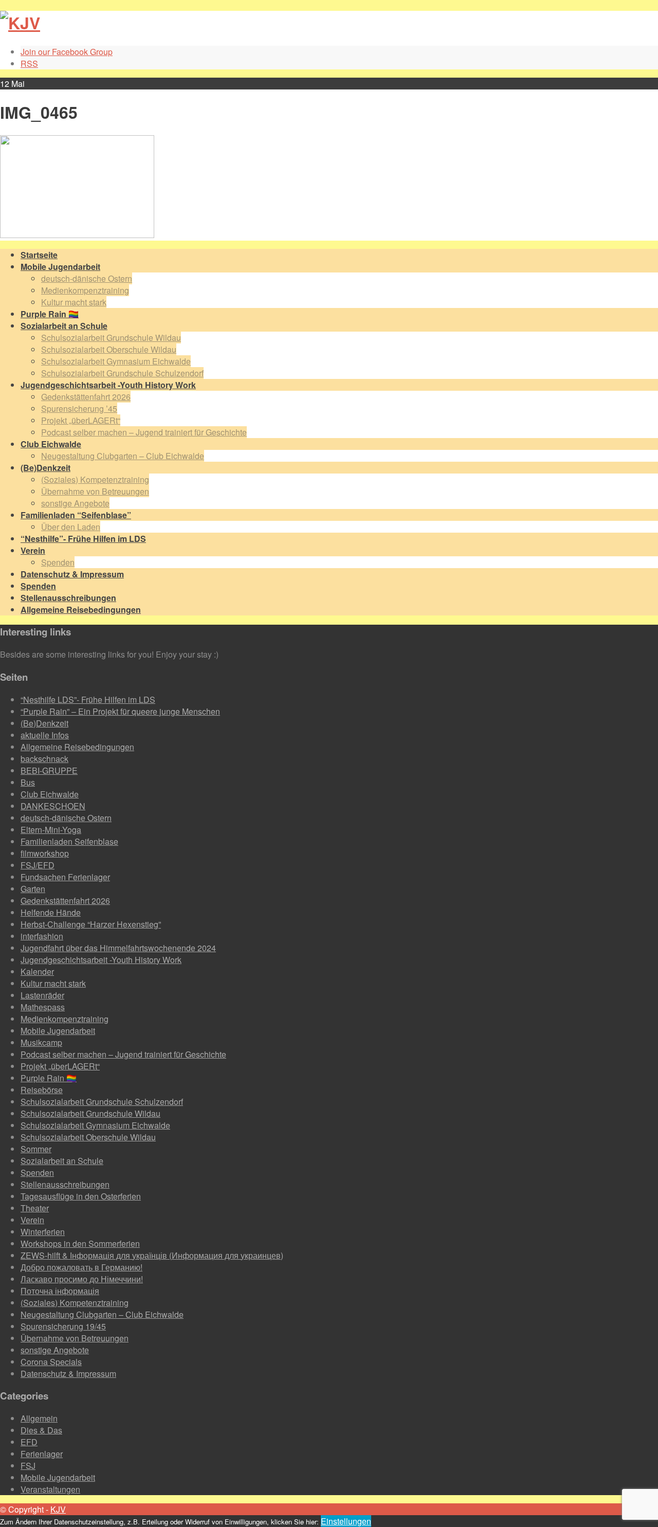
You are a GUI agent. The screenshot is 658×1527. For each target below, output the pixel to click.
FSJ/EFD (37, 865)
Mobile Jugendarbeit (58, 1031)
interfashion (42, 936)
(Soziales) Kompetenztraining (95, 479)
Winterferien (43, 1232)
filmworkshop (45, 853)
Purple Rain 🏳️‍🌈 (49, 1078)
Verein (32, 1220)
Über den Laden (70, 527)
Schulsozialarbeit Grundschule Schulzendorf (122, 373)
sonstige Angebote (75, 503)
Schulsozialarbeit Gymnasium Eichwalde (116, 361)
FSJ (28, 1465)
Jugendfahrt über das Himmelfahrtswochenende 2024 (118, 948)
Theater (35, 1208)
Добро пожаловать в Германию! (81, 1267)
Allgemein (39, 1418)
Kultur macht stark (73, 302)
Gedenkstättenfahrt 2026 (86, 397)
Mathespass (43, 1007)
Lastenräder (42, 995)
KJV (58, 1509)
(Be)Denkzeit (44, 723)
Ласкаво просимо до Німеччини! (82, 1279)
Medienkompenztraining (85, 290)
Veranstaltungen (50, 1489)
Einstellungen (346, 1521)
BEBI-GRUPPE (49, 770)
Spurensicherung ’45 (79, 408)
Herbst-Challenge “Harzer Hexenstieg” (91, 924)
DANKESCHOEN (53, 806)
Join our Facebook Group (67, 52)
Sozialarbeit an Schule (62, 1161)
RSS (29, 63)
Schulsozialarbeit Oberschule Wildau (108, 349)
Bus (28, 782)
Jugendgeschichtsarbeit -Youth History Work (101, 960)
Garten (33, 889)
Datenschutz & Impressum (68, 1373)
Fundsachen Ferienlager (65, 877)
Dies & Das (41, 1430)
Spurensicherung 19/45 (63, 1326)
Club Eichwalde (50, 794)
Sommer (36, 1149)
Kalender (37, 971)
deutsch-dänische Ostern (86, 278)
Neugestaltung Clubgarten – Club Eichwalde (122, 456)
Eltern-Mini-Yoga (51, 829)
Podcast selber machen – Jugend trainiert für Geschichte (144, 432)
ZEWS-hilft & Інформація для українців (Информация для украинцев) (152, 1255)
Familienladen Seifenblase (69, 841)
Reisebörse (42, 1090)
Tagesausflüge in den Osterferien (81, 1196)
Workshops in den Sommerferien (80, 1243)
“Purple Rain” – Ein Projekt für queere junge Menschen (120, 711)
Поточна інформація (60, 1291)
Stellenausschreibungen (65, 1184)
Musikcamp (41, 1042)
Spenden (58, 562)
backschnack (44, 759)
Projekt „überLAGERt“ (80, 420)
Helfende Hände (51, 912)
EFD (29, 1442)
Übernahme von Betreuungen (95, 491)
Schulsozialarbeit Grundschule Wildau (111, 337)
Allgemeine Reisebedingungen (77, 747)
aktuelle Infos (45, 735)
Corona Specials (51, 1362)
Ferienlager (42, 1454)
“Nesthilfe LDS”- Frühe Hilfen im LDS (88, 699)
